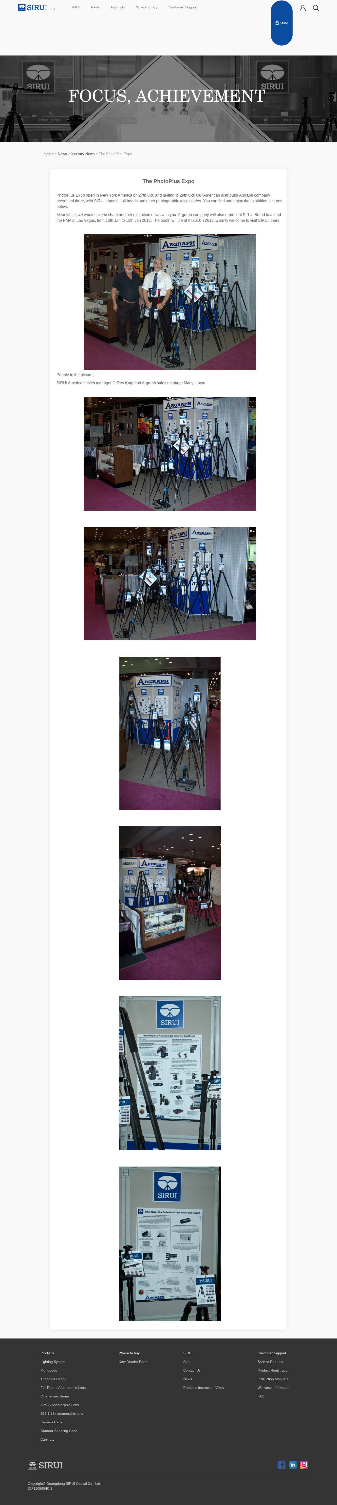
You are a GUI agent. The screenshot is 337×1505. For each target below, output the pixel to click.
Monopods (48, 1370)
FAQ (261, 1396)
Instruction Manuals (273, 1379)
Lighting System (52, 1362)
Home (49, 154)
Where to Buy (146, 7)
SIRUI (75, 7)
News (95, 7)
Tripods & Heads (53, 1379)
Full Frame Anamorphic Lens (63, 1388)
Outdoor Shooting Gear (58, 1431)
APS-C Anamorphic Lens (59, 1405)
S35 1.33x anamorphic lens (61, 1413)
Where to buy (129, 1353)
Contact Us (192, 1370)
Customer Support (183, 7)
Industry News (83, 154)
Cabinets (47, 1439)
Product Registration (273, 1370)
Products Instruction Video (203, 1388)
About (187, 1362)
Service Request (270, 1362)
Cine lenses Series (55, 1396)
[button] (316, 8)
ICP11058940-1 (40, 1488)
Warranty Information (274, 1388)
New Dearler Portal (133, 1362)
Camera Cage (51, 1422)
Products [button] (118, 7)
